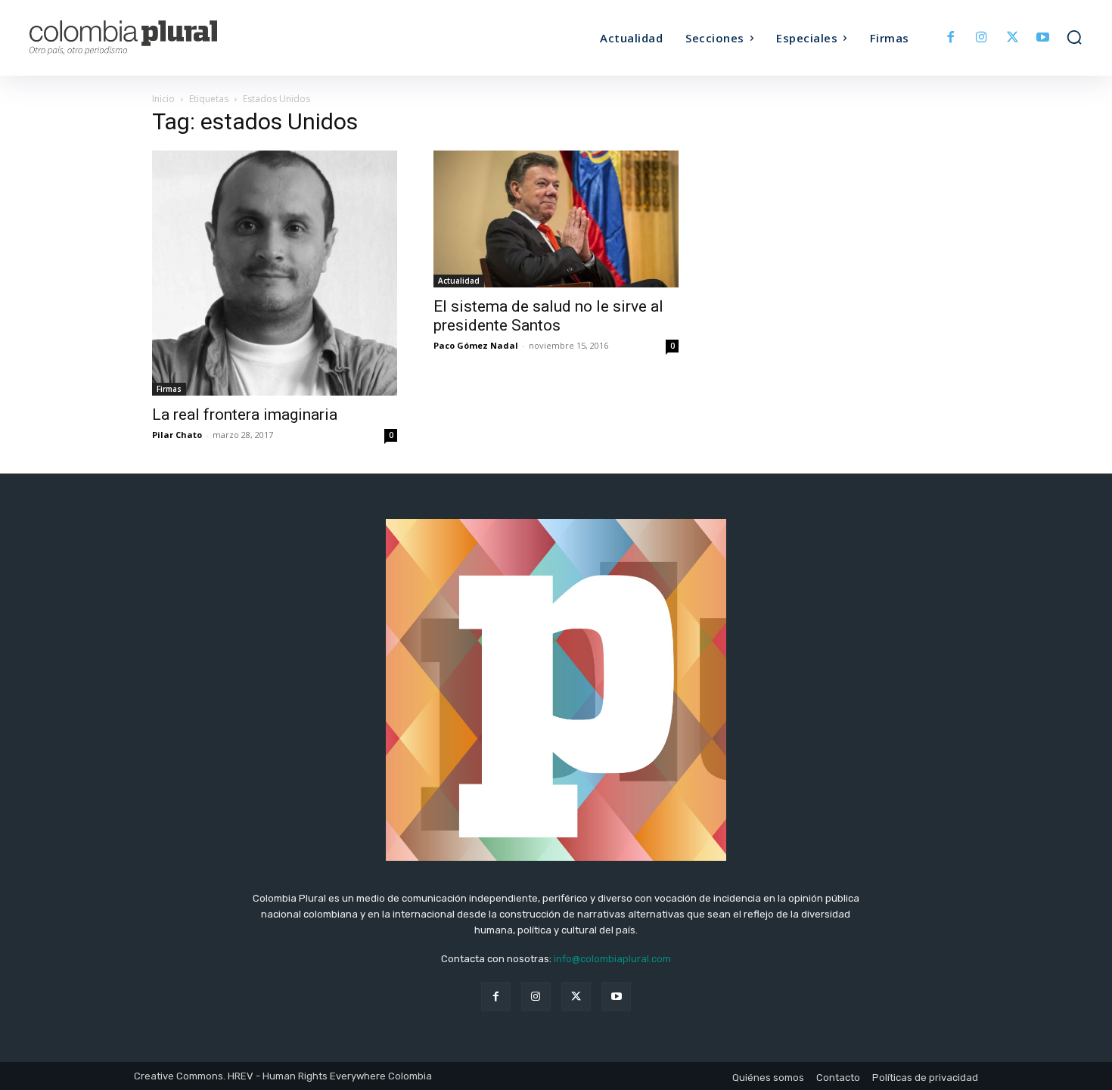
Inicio (163, 98)
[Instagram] (981, 38)
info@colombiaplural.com (612, 958)
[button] (1074, 37)
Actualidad (459, 280)
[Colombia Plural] (161, 37)
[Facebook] (951, 38)
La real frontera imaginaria (244, 414)
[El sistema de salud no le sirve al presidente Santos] (556, 219)
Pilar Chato (177, 434)
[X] (1012, 38)
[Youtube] (1043, 38)
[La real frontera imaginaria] (274, 273)
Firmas (169, 389)
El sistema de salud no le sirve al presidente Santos (548, 315)
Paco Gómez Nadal (475, 345)
